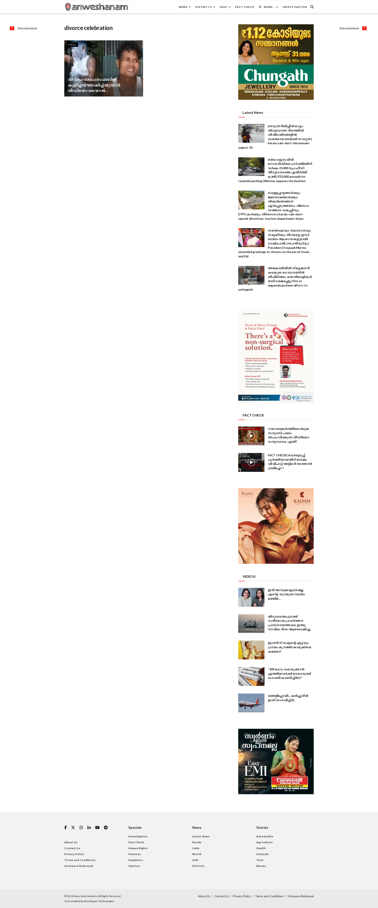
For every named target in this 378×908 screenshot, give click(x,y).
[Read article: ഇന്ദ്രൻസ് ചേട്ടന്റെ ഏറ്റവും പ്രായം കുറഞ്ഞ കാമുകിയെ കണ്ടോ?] (251, 650)
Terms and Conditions (80, 860)
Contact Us (72, 848)
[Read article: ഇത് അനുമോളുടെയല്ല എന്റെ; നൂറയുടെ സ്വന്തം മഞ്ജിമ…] (251, 597)
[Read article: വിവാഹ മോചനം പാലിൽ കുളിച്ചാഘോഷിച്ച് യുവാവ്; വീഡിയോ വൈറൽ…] (103, 68)
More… (269, 7)
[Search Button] (312, 7)
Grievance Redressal (78, 866)
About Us (71, 842)
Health (261, 848)
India (195, 848)
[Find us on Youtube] (97, 827)
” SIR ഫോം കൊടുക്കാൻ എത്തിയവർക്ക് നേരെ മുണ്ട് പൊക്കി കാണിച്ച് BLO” (289, 673)
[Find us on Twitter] (73, 827)
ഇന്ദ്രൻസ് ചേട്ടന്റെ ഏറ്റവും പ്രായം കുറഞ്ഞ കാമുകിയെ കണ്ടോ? (289, 647)
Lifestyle (262, 854)
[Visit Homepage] (96, 6)
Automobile (264, 836)
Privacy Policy (74, 854)
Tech (259, 860)
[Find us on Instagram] (81, 827)
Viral (72, 44)
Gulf (223, 7)
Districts (203, 7)
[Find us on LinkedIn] (89, 827)
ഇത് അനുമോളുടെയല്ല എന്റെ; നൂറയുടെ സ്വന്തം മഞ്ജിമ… (286, 594)
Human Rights (138, 848)
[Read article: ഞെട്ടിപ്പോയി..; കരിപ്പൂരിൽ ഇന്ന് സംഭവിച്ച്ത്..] (251, 703)
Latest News (201, 836)
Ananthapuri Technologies (99, 901)
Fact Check (244, 7)
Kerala (196, 842)
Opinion (134, 866)
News (183, 7)
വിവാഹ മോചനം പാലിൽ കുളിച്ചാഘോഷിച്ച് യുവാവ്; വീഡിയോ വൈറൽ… (94, 85)
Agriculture (264, 842)
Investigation (295, 7)
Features (134, 854)
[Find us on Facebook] (65, 827)
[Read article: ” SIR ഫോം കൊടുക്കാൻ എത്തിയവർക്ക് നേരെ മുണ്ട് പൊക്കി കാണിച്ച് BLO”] (251, 676)
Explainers (135, 860)
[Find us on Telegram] (106, 827)
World (196, 854)
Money (261, 866)
